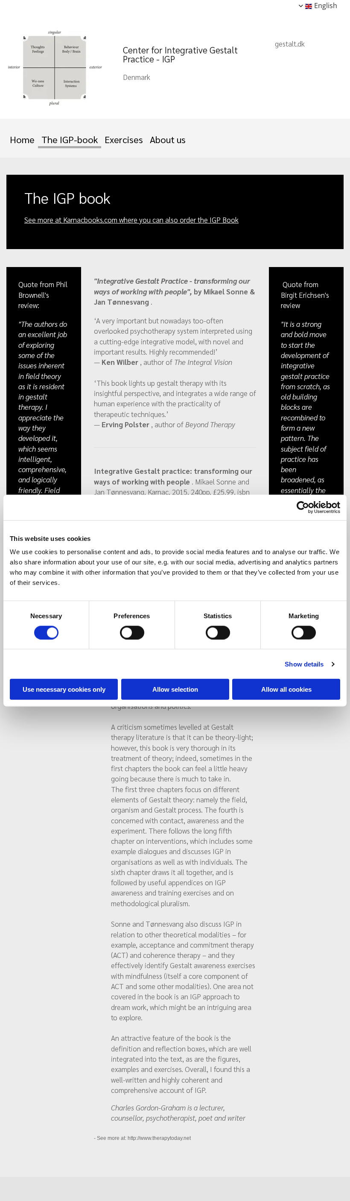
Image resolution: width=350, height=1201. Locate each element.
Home (22, 139)
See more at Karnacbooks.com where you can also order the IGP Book (131, 219)
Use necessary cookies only (64, 689)
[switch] (132, 632)
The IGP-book (69, 139)
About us (168, 139)
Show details (304, 663)
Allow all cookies (286, 689)
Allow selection (175, 689)
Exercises (124, 139)
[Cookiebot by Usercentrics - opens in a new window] (302, 507)
